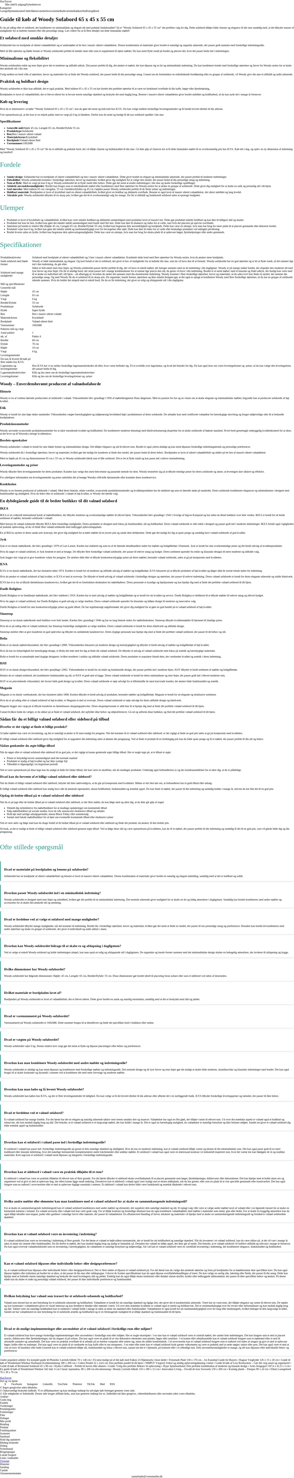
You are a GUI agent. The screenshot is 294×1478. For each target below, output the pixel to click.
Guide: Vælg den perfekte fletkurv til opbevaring (134, 1366)
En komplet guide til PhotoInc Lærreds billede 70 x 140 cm (59, 1359)
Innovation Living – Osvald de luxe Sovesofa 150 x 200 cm (194, 1369)
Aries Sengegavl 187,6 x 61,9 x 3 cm (270, 1366)
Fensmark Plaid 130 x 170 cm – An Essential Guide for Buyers (203, 1359)
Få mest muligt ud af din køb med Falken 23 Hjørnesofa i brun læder (130, 1359)
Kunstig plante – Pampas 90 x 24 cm (248, 1369)
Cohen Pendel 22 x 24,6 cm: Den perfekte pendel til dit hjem (110, 1363)
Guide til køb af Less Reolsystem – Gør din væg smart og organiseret (252, 1363)
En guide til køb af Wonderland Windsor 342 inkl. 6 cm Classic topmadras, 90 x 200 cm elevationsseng (55, 1369)
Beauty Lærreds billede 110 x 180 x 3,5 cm (136, 1369)
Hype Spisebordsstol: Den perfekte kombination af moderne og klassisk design (205, 1366)
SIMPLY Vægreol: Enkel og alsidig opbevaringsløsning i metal (179, 1363)
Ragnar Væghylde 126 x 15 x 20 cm (259, 1359)
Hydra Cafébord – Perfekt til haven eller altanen (80, 1366)
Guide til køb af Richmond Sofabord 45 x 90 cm (26, 1366)
